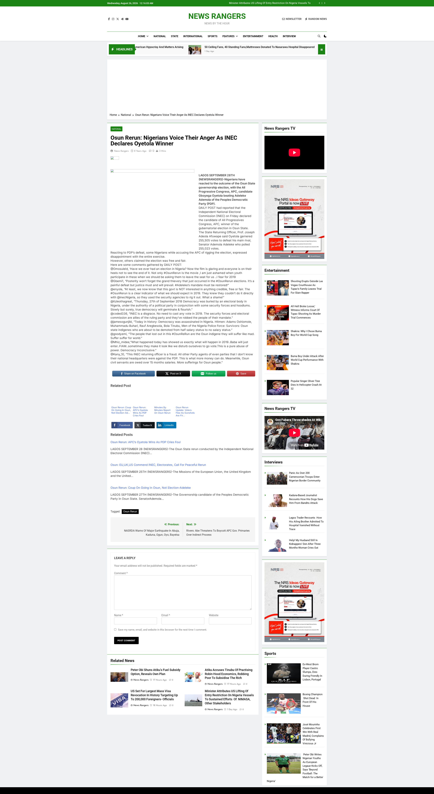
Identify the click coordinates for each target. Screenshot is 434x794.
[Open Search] (319, 36)
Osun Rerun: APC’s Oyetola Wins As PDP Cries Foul (146, 442)
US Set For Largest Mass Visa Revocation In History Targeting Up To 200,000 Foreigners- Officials (154, 695)
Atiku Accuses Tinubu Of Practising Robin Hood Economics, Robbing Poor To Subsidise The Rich (228, 674)
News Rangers (121, 151)
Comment (121, 573)
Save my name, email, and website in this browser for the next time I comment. (162, 629)
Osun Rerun (130, 511)
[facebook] (109, 19)
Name (118, 615)
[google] (122, 19)
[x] (117, 19)
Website (213, 615)
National (160, 36)
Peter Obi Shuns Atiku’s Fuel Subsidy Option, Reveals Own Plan (275, 3)
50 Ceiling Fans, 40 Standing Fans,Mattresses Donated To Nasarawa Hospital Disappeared (207, 47)
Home (141, 36)
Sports (212, 36)
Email (165, 615)
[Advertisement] (217, 87)
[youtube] (127, 19)
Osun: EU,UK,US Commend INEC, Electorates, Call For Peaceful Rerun (158, 465)
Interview (289, 36)
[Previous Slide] (319, 3)
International (193, 36)
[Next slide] (324, 3)
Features (228, 36)
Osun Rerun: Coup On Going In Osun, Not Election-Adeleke (151, 487)
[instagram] (113, 19)
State (174, 36)
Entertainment (253, 36)
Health (273, 36)
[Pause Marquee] (321, 49)
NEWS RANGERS (217, 16)
